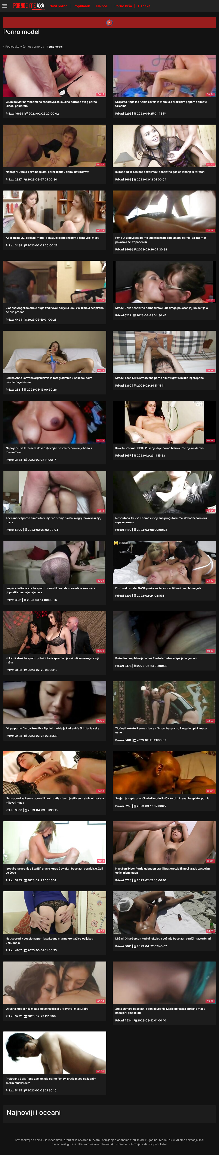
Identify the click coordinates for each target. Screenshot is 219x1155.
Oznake (144, 6)
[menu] (4, 6)
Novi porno (58, 6)
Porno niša (123, 6)
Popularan (82, 6)
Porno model (54, 46)
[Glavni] (29, 6)
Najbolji (102, 6)
